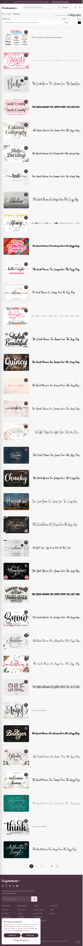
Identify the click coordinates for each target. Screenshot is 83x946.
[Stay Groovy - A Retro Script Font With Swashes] (16, 246)
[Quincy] (16, 362)
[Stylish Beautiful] (16, 339)
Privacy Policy (38, 913)
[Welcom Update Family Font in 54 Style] (16, 548)
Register (52, 913)
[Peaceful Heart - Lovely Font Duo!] (16, 60)
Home (4, 14)
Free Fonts (5, 910)
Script (9, 14)
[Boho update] (16, 83)
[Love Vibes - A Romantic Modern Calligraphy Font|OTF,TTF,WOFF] (16, 385)
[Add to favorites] (26, 32)
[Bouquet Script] (16, 316)
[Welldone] (16, 432)
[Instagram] (3, 886)
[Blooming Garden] (16, 803)
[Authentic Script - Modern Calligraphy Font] (16, 849)
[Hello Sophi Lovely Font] (16, 269)
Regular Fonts (6, 917)
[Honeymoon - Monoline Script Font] (16, 501)
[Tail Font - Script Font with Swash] (16, 176)
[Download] (21, 32)
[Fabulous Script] (16, 200)
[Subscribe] (34, 899)
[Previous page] (25, 866)
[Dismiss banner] (79, 2)
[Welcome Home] (16, 780)
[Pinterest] (10, 886)
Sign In (52, 910)
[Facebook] (6, 886)
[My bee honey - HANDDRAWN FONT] (16, 223)
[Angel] (16, 710)
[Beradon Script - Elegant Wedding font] (16, 455)
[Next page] (56, 866)
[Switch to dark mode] (74, 7)
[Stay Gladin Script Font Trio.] (16, 756)
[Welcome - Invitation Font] (16, 292)
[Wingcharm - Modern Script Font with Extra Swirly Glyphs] (16, 571)
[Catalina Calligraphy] (16, 130)
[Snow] (16, 617)
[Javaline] (16, 640)
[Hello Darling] (16, 153)
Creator (20, 913)
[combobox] (40, 7)
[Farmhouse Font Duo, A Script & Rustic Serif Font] (16, 594)
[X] (14, 886)
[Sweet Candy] (16, 107)
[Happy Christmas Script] (16, 664)
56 (51, 866)
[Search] (57, 7)
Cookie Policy (38, 917)
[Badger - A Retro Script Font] (16, 733)
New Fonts (5, 913)
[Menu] (78, 7)
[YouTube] (17, 886)
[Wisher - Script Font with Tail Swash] (16, 408)
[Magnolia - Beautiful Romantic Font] (16, 524)
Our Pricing (21, 910)
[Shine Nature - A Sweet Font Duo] (16, 687)
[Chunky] (16, 478)
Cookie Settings (76, 941)
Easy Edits (21, 917)
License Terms (38, 910)
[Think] (16, 826)
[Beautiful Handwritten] (16, 37)
